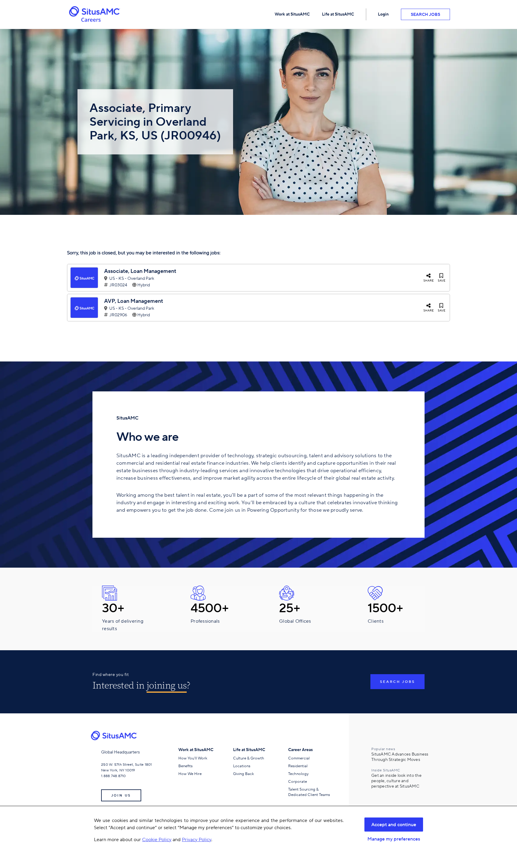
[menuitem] (292, 14)
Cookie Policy (156, 839)
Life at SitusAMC (338, 14)
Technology (298, 773)
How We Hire (190, 773)
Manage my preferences (393, 839)
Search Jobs (425, 14)
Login (383, 14)
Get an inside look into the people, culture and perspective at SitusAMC (396, 781)
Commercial (299, 758)
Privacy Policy (196, 839)
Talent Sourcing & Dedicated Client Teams (309, 791)
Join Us (121, 795)
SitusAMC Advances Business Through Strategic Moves (399, 756)
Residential (298, 766)
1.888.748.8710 (113, 775)
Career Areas (300, 750)
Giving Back (243, 773)
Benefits (185, 766)
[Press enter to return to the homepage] (116, 735)
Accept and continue (393, 824)
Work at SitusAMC (292, 14)
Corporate (297, 781)
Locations (241, 766)
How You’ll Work (192, 758)
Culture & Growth (248, 758)
